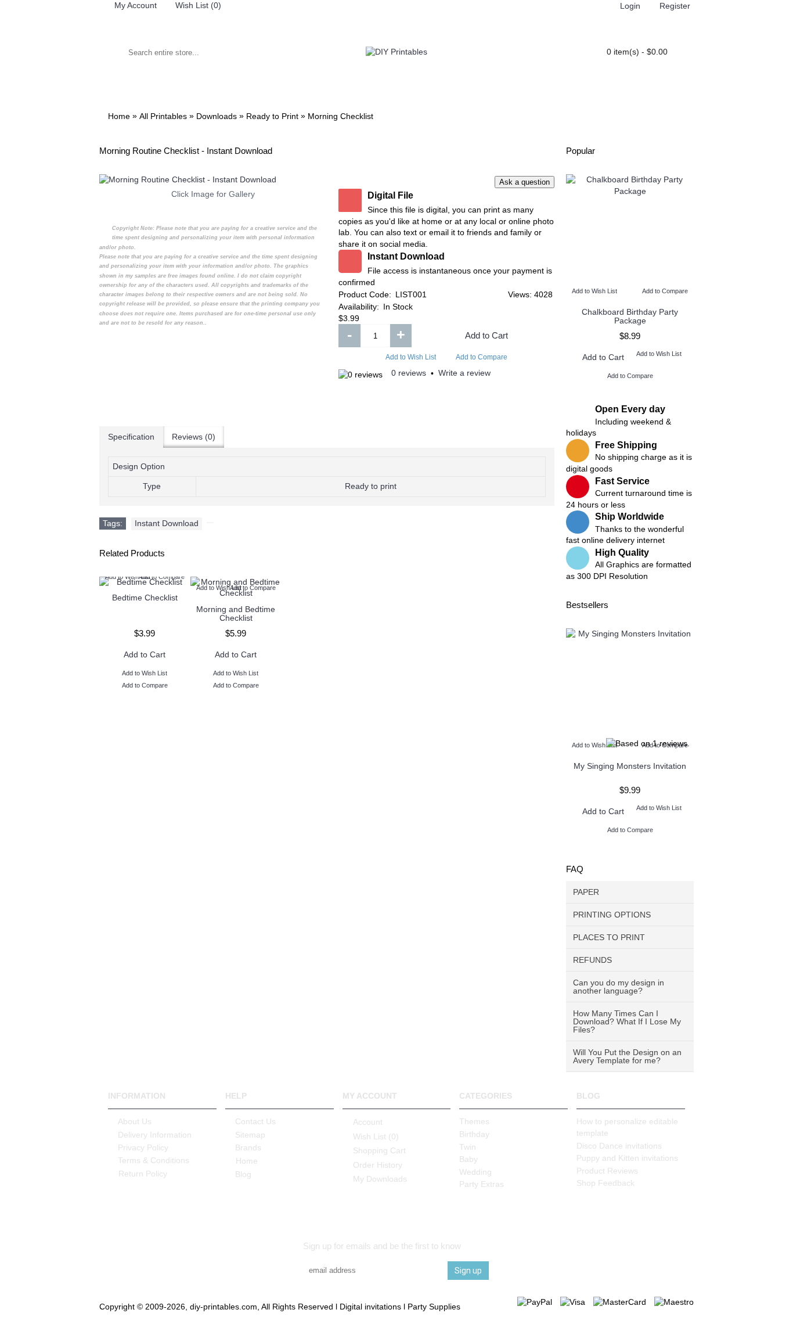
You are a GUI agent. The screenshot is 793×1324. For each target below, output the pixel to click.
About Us (135, 1121)
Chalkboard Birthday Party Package (630, 316)
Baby (468, 1159)
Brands (248, 1147)
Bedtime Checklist (145, 597)
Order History (377, 1165)
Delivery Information (155, 1134)
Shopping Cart (379, 1150)
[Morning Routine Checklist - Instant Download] (213, 180)
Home (247, 1160)
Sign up (468, 1270)
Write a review (464, 372)
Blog (243, 1174)
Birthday (474, 1134)
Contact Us (255, 1121)
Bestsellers (587, 605)
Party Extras (481, 1184)
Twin (467, 1147)
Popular (580, 151)
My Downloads (380, 1178)
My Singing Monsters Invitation (630, 766)
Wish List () (376, 1136)
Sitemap (250, 1134)
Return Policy (142, 1173)
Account (368, 1122)
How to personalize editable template (627, 1127)
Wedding (475, 1172)
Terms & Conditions (153, 1160)
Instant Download (167, 523)
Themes (474, 1121)
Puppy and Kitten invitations (627, 1158)
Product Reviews (607, 1170)
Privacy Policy (143, 1147)
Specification (131, 436)
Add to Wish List (410, 357)
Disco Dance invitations (619, 1145)
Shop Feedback (605, 1183)
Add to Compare (481, 357)
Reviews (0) (193, 436)
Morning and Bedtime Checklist (235, 614)
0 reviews (408, 372)
